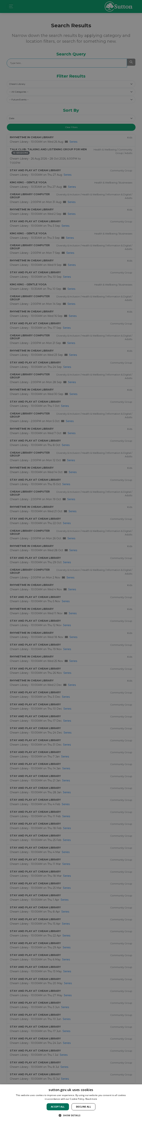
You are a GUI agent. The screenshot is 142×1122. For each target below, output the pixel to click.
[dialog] (71, 1103)
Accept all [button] (58, 1106)
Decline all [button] (83, 1106)
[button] (70, 1115)
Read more (91, 1098)
